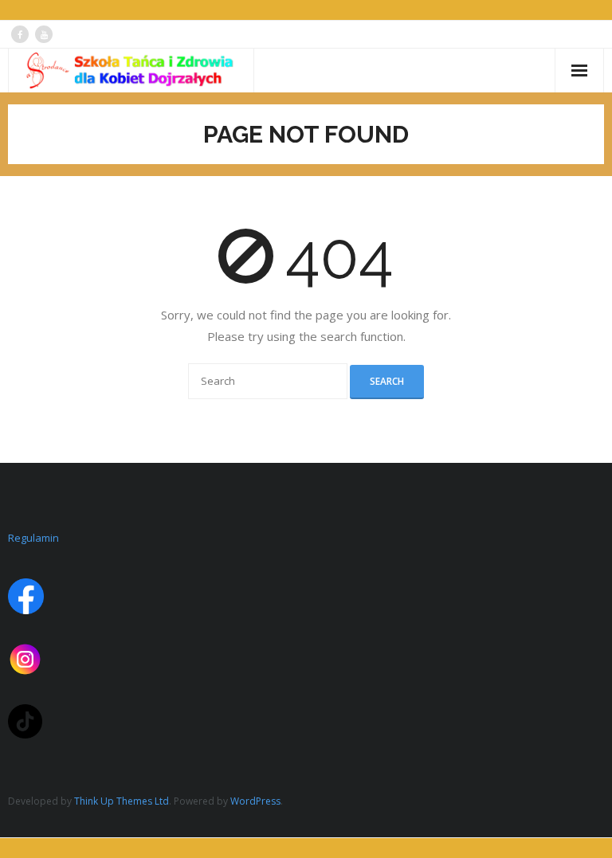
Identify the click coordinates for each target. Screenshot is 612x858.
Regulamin (33, 538)
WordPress (255, 801)
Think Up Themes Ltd (121, 801)
